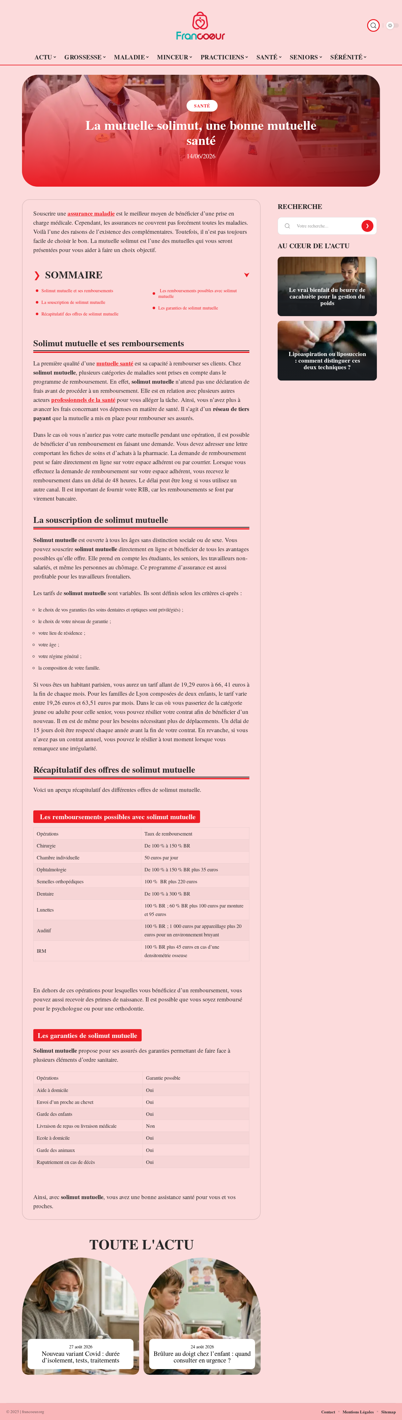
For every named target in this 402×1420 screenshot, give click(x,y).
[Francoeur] (201, 25)
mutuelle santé (114, 363)
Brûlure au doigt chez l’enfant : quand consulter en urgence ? (202, 1356)
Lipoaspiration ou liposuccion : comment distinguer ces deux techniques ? (327, 360)
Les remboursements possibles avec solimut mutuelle (197, 293)
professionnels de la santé (83, 399)
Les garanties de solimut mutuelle (188, 308)
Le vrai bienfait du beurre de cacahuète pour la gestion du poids (327, 296)
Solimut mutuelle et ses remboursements (77, 290)
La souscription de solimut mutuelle (73, 302)
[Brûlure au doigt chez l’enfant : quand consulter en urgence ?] (202, 1316)
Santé (202, 105)
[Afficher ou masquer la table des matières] (175, 275)
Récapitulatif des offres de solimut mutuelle (79, 314)
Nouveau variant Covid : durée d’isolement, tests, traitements (81, 1356)
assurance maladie (91, 213)
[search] (373, 25)
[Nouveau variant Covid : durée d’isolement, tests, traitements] (80, 1316)
